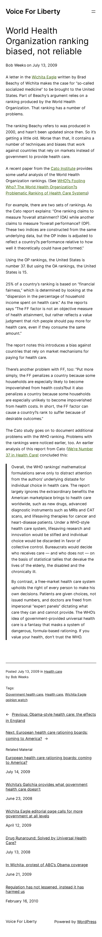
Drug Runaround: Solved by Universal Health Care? (46, 840)
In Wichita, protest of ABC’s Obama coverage (47, 865)
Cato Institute (63, 168)
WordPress (86, 921)
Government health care (24, 694)
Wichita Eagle (44, 77)
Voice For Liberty (33, 11)
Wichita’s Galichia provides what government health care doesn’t (47, 787)
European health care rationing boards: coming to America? (49, 760)
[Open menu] (93, 11)
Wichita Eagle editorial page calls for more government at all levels (44, 813)
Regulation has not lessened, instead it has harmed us (45, 889)
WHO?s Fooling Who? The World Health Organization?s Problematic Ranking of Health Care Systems (46, 186)
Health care (53, 671)
